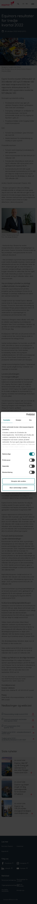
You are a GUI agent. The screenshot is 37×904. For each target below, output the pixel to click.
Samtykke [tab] (6, 420)
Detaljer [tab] (18, 420)
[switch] (32, 460)
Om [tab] (30, 420)
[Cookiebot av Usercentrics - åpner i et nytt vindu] (26, 414)
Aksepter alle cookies (18, 481)
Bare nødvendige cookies (18, 488)
